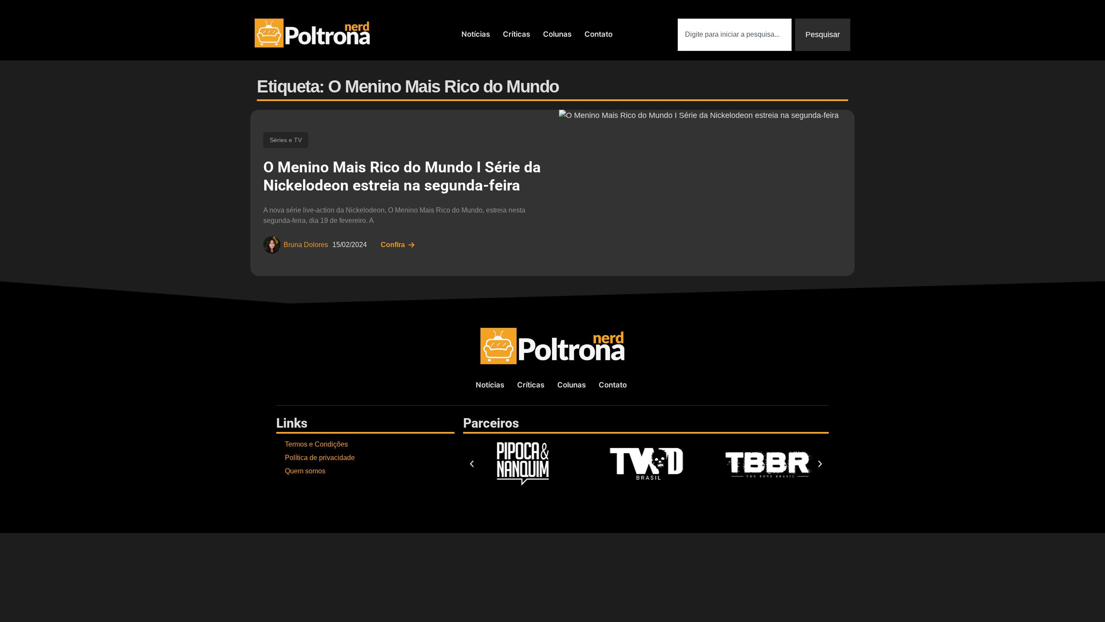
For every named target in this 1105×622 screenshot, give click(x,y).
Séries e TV (286, 139)
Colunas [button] (557, 34)
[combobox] (735, 35)
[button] (471, 464)
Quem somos (305, 471)
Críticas (516, 34)
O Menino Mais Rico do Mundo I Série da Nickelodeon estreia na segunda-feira (402, 176)
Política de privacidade (320, 457)
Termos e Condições (316, 444)
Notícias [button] (475, 34)
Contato (598, 34)
